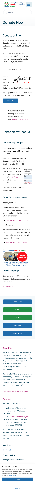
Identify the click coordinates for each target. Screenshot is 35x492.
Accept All (17, 479)
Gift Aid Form (17, 177)
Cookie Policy (12, 475)
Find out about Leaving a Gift (17, 220)
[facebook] (3, 450)
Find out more (8, 286)
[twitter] (6, 450)
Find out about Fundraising (16, 242)
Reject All (17, 488)
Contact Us (9, 399)
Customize (17, 484)
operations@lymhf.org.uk (18, 416)
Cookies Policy (8, 391)
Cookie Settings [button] (21, 391)
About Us (7, 347)
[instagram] (10, 450)
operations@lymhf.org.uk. (22, 119)
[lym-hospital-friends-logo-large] (14, 2)
